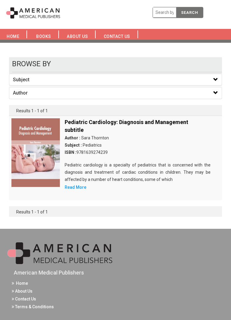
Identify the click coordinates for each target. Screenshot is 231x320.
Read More (75, 187)
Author (20, 93)
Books (44, 36)
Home (14, 36)
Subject (21, 79)
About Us (79, 36)
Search (189, 12)
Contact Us (118, 36)
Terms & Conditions (34, 306)
